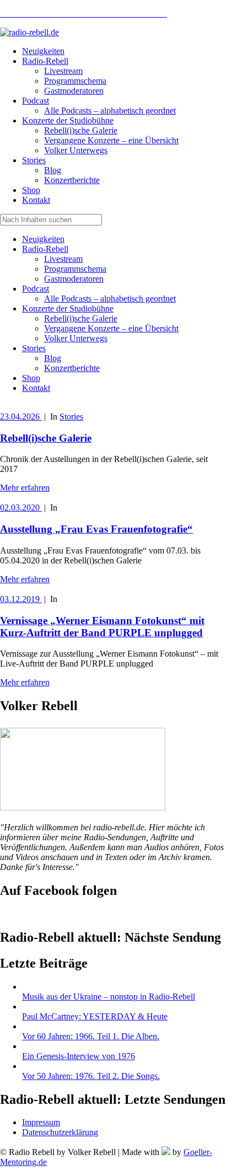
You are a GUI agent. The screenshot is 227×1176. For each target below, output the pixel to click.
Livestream (63, 259)
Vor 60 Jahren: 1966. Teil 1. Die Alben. (90, 1036)
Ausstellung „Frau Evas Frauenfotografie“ (96, 529)
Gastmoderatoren (74, 278)
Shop (31, 378)
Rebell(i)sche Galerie (80, 318)
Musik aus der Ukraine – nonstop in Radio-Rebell (108, 996)
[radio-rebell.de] (82, 807)
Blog (52, 358)
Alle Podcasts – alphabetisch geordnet (110, 298)
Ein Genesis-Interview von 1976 (78, 1056)
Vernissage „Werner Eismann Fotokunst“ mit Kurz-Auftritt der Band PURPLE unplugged (102, 626)
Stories (34, 348)
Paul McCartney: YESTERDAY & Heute (94, 1016)
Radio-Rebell (45, 249)
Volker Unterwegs (75, 338)
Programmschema (75, 268)
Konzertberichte (72, 368)
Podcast (35, 288)
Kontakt (36, 388)
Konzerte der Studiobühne (68, 308)
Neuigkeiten (43, 239)
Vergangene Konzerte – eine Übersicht (111, 328)
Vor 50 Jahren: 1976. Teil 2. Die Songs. (91, 1076)
